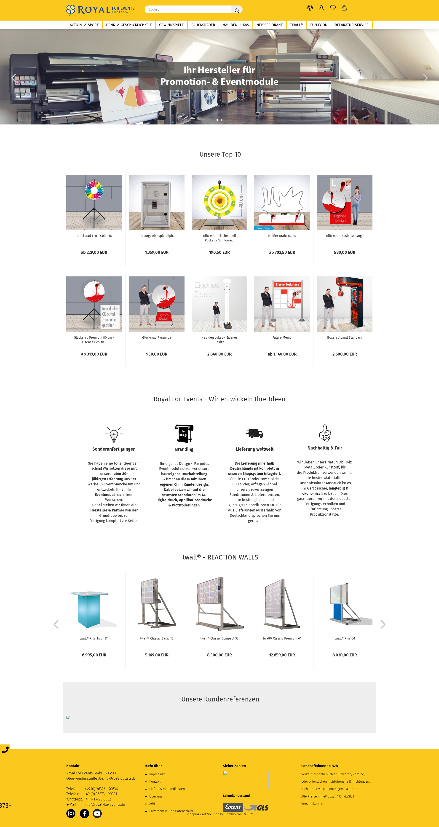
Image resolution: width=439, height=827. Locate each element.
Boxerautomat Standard (344, 338)
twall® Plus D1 (345, 638)
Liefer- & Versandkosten (167, 789)
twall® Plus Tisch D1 (94, 638)
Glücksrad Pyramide (156, 338)
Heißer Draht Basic (282, 236)
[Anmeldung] (321, 8)
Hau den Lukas (236, 25)
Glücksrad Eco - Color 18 (94, 236)
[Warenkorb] (344, 8)
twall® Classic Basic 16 (156, 638)
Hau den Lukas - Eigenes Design (219, 339)
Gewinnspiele (171, 25)
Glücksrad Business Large (345, 236)
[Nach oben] (426, 820)
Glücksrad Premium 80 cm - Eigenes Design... (94, 339)
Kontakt (155, 782)
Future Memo (282, 338)
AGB (152, 804)
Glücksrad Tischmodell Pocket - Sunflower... (219, 238)
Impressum (157, 774)
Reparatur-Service (352, 25)
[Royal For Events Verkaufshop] (102, 10)
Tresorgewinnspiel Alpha (157, 236)
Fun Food (318, 25)
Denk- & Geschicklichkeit (129, 25)
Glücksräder (203, 25)
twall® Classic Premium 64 (282, 638)
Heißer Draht (270, 25)
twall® (296, 25)
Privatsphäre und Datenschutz (171, 811)
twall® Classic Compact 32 (219, 638)
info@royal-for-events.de (104, 804)
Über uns (155, 796)
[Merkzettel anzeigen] (333, 8)
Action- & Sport (84, 25)
